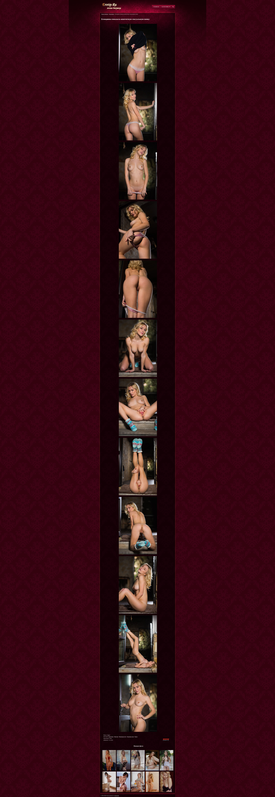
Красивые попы (130, 736)
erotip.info (117, 795)
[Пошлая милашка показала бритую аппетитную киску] (123, 770)
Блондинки (111, 736)
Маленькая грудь (122, 736)
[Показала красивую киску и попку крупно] (152, 770)
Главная (156, 6)
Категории (165, 6)
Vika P (108, 735)
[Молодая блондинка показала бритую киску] (166, 792)
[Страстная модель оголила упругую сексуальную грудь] (123, 792)
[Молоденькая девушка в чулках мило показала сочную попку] (109, 792)
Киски (136, 736)
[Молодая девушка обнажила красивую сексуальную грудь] (138, 792)
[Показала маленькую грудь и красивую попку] (138, 770)
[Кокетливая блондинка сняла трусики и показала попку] (109, 770)
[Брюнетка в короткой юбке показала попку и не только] (166, 770)
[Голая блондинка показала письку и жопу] (152, 792)
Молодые (116, 736)
